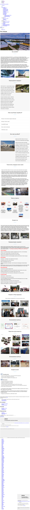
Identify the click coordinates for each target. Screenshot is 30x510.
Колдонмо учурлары (5, 18)
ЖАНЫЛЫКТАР (4, 409)
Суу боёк (4, 17)
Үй (2, 6)
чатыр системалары (5, 10)
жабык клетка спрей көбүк (8, 15)
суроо (7, 397)
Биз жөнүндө (3, 29)
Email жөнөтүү (2, 416)
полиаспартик (5, 13)
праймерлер (4, 11)
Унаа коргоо (4, 12)
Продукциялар (3, 7)
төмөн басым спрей (5, 9)
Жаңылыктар (3, 23)
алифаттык (4, 8)
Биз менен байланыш (4, 25)
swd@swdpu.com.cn (4, 400)
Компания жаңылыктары (6, 24)
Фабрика (3, 404)
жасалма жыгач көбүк (7, 16)
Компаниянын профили (6, 22)
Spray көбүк (4, 14)
